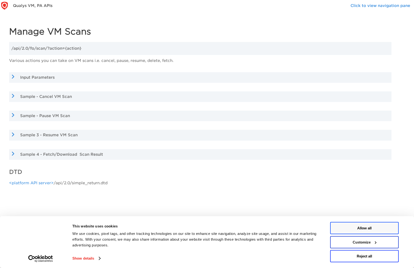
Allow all (364, 228)
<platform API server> (31, 183)
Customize (362, 242)
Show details (83, 258)
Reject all (364, 256)
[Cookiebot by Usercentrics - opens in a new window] (41, 258)
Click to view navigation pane (380, 5)
